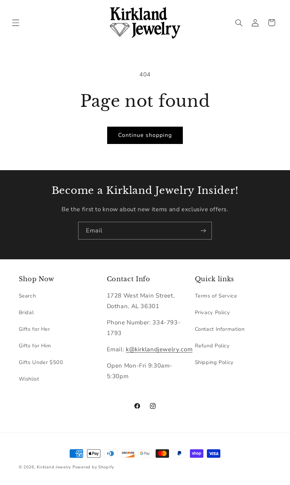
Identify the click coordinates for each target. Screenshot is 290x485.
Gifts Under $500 (41, 362)
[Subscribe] (203, 230)
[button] (15, 23)
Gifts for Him (35, 345)
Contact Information (220, 329)
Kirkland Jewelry (54, 467)
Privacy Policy (212, 312)
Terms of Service (216, 295)
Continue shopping (145, 135)
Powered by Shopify (93, 467)
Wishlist (29, 378)
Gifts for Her (34, 329)
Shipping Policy (214, 362)
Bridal (26, 312)
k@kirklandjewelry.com (159, 349)
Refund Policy (212, 345)
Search (27, 295)
